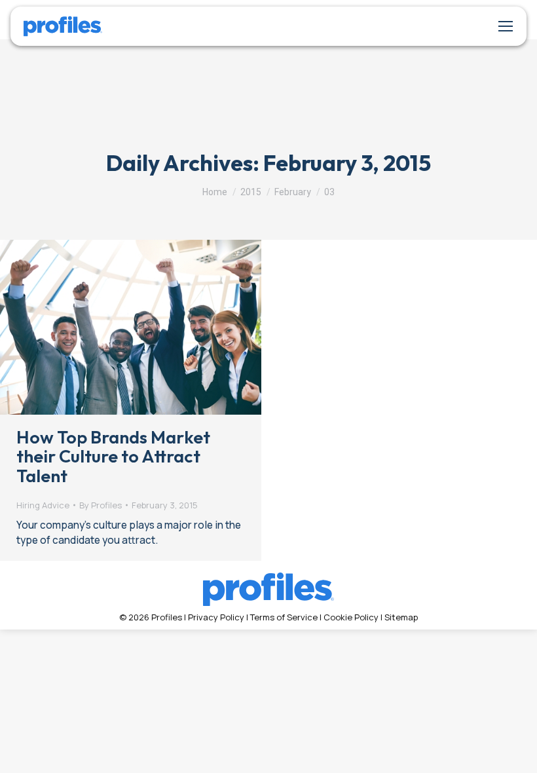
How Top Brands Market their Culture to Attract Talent (113, 456)
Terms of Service (284, 617)
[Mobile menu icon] (505, 26)
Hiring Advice (42, 505)
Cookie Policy (351, 617)
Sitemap (401, 617)
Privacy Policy (216, 617)
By (100, 505)
